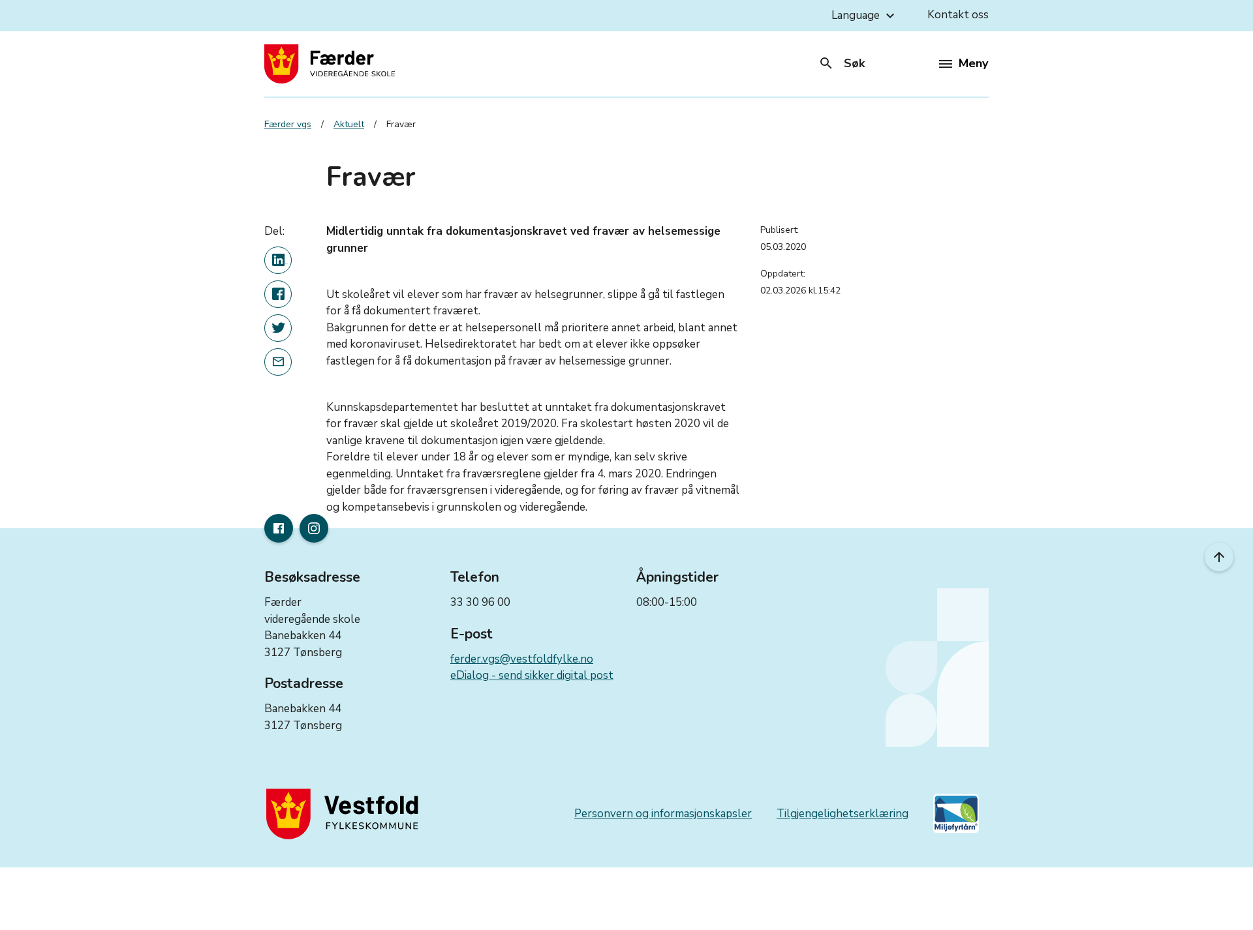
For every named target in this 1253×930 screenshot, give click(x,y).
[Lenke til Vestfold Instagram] (314, 528)
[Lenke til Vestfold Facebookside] (278, 528)
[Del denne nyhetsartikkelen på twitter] (278, 328)
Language (864, 15)
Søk (841, 63)
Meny (973, 63)
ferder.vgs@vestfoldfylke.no (521, 659)
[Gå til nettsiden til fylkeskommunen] (345, 813)
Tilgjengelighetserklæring (842, 813)
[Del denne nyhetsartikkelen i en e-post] (278, 362)
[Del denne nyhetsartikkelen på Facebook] (278, 294)
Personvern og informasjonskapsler (663, 813)
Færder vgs (287, 124)
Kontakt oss (958, 14)
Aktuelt (348, 124)
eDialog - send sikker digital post (531, 675)
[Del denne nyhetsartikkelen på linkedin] (278, 260)
